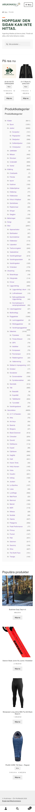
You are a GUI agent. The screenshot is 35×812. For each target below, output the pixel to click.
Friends (12, 177)
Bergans (13, 429)
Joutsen (12, 481)
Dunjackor (15, 132)
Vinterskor (13, 267)
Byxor (12, 124)
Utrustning (10, 271)
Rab (11, 538)
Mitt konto (6, 808)
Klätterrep (13, 192)
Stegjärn (13, 214)
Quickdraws (14, 203)
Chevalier (13, 436)
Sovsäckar (13, 373)
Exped (12, 448)
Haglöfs (12, 455)
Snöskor (12, 369)
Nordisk (12, 515)
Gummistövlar (14, 237)
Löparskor (13, 244)
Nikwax (12, 511)
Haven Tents (14, 463)
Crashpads (13, 173)
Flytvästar (15, 335)
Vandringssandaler (16, 259)
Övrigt (9, 222)
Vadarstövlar (14, 252)
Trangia (12, 556)
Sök (17, 808)
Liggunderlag (14, 286)
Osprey (12, 519)
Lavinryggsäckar (18, 320)
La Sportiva (14, 485)
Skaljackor (16, 139)
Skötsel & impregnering (18, 365)
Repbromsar (14, 207)
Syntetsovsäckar (18, 380)
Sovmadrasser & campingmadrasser (18, 304)
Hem (5, 12)
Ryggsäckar (14, 316)
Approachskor (14, 229)
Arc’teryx (13, 421)
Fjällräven (13, 451)
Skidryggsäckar (17, 324)
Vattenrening (16, 361)
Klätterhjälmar (14, 188)
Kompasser (16, 350)
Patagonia (13, 523)
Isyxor (12, 180)
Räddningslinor (17, 358)
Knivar (12, 282)
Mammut (13, 500)
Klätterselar (14, 196)
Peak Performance (16, 526)
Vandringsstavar (15, 406)
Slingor (12, 211)
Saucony (13, 545)
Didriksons (13, 444)
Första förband (17, 339)
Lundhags (13, 493)
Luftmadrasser (17, 293)
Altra (11, 418)
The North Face (15, 553)
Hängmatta (13, 278)
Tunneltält (15, 403)
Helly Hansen (14, 466)
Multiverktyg (14, 313)
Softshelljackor (17, 143)
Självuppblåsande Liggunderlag (18, 298)
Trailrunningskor (15, 248)
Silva (11, 549)
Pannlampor (16, 354)
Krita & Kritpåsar (15, 199)
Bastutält (15, 391)
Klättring (10, 169)
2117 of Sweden (15, 414)
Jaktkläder (13, 150)
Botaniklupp (14, 274)
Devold (12, 440)
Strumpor (13, 158)
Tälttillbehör (16, 399)
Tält (11, 388)
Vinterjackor (16, 147)
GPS (14, 342)
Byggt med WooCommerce (11, 801)
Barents (12, 425)
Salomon (13, 541)
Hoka (11, 470)
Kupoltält (15, 395)
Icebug (12, 478)
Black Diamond (15, 433)
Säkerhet (13, 331)
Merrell (12, 504)
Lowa (12, 489)
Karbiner (13, 184)
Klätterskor (13, 241)
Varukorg (27, 807)
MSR (11, 508)
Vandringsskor (15, 263)
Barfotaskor (14, 233)
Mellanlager (11, 218)
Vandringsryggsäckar (19, 328)
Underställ (13, 162)
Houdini (12, 474)
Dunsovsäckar (17, 376)
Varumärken (11, 410)
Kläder (9, 120)
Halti (11, 459)
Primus (12, 530)
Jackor (12, 128)
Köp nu (9, 98)
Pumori (12, 534)
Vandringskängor (15, 256)
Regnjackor (16, 136)
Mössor (12, 154)
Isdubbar (15, 346)
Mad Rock (13, 496)
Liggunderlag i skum (19, 289)
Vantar (12, 166)
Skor (8, 226)
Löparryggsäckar (15, 309)
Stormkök (13, 384)
